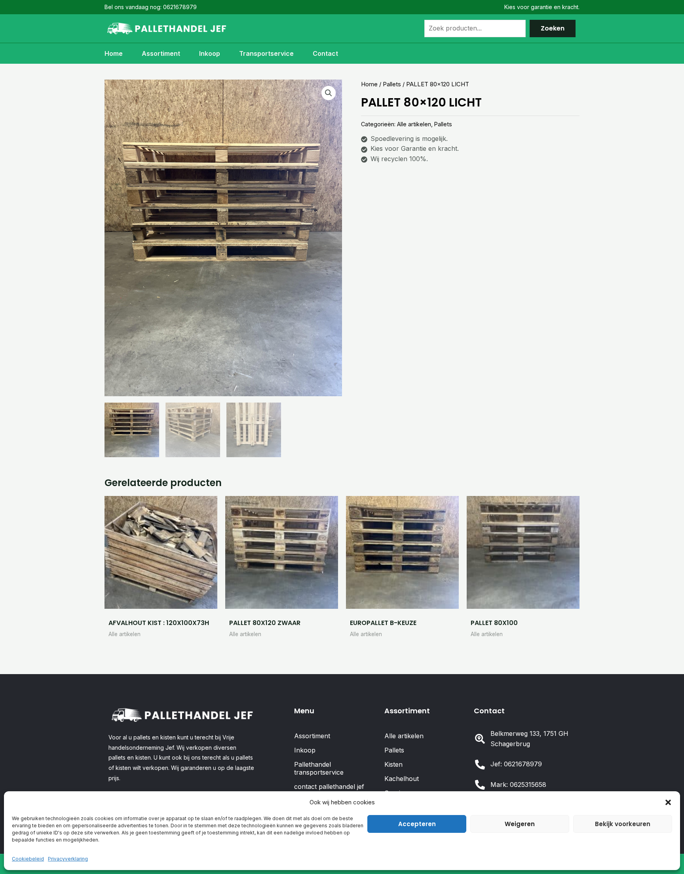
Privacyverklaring (68, 859)
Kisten (393, 764)
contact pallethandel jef (329, 786)
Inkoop (209, 53)
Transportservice (266, 53)
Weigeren (520, 824)
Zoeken (552, 28)
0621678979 (180, 7)
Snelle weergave (161, 601)
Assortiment (161, 53)
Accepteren (417, 824)
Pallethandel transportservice (319, 768)
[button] (668, 802)
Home (113, 53)
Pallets (392, 84)
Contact (325, 53)
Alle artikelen (414, 124)
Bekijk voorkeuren (622, 824)
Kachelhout (401, 779)
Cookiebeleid (28, 859)
